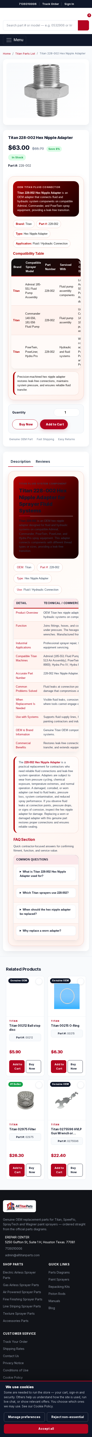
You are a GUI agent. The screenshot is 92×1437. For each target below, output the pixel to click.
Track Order (50, 4)
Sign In (69, 4)
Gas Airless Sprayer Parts (21, 1285)
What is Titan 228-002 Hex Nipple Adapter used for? (43, 874)
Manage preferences (24, 1417)
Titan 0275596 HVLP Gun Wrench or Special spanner (66, 1131)
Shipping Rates (13, 1348)
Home (7, 53)
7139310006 (28, 4)
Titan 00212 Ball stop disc (24, 1027)
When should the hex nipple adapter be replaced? (45, 911)
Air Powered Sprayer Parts (22, 1292)
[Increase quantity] (76, 412)
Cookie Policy (13, 1377)
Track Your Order (15, 1341)
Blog (52, 1308)
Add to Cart (55, 424)
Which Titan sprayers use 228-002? (46, 892)
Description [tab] (21, 461)
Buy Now (26, 424)
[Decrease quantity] (58, 412)
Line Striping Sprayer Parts (22, 1306)
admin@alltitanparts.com (22, 1255)
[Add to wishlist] (75, 424)
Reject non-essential (67, 1417)
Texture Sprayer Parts (19, 1313)
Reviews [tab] (43, 461)
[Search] (83, 25)
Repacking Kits (59, 1286)
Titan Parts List (25, 53)
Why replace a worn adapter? (42, 930)
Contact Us (11, 1356)
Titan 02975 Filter (22, 1129)
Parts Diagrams (59, 1272)
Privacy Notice (13, 1363)
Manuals (54, 1301)
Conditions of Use (15, 1370)
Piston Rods (57, 1293)
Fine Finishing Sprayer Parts (22, 1299)
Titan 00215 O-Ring (65, 1025)
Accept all (46, 1428)
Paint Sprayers (59, 1279)
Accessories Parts (15, 1321)
